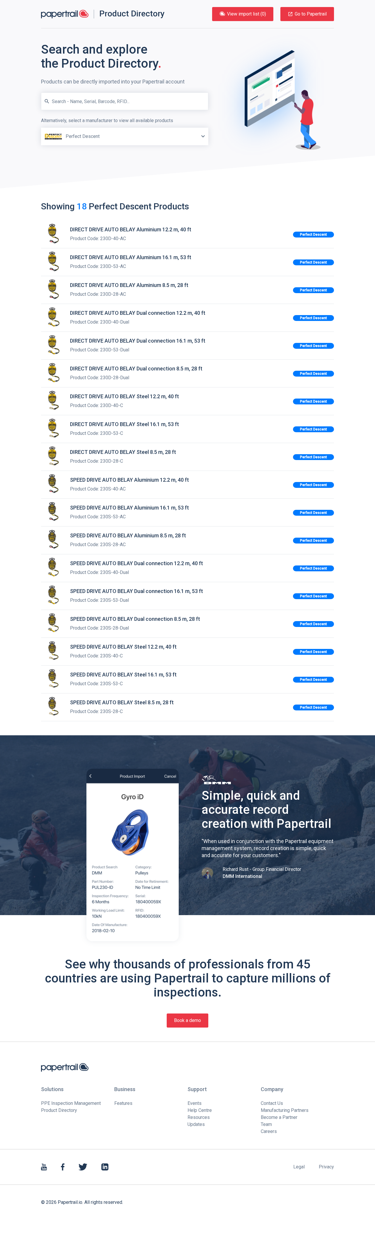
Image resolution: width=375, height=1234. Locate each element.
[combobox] (124, 131)
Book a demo (187, 1020)
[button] (203, 136)
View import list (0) (246, 14)
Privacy (326, 1167)
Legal (299, 1167)
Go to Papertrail (311, 14)
